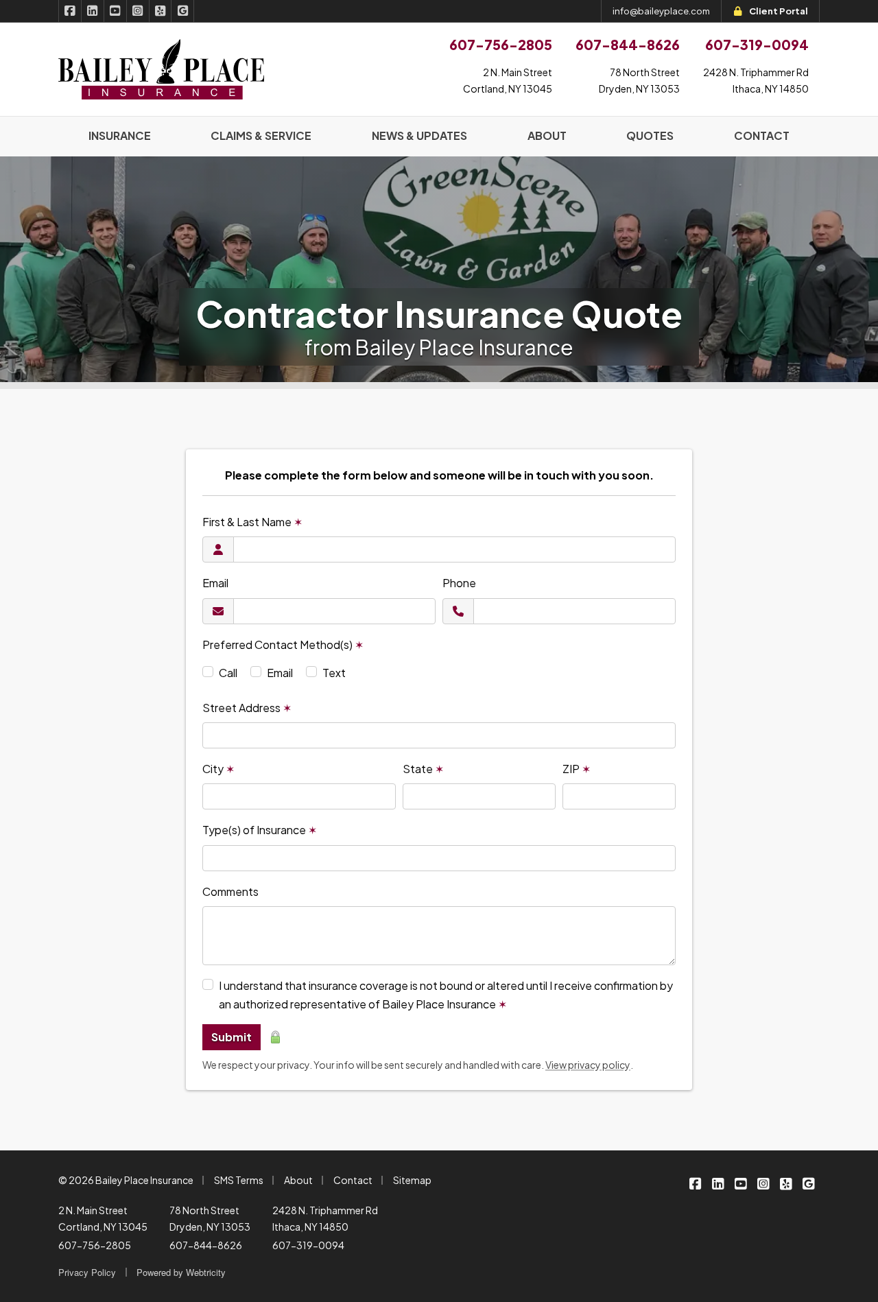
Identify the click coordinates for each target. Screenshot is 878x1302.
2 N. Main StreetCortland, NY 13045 (507, 80)
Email (215, 583)
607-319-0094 (308, 1245)
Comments (230, 891)
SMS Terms (238, 1180)
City (218, 768)
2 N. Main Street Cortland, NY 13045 (102, 1218)
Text (334, 672)
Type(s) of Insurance (259, 829)
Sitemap (412, 1180)
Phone (459, 583)
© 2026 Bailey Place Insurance (125, 1180)
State (423, 768)
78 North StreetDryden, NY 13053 (639, 80)
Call (228, 672)
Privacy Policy (87, 1272)
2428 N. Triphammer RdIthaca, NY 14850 (756, 80)
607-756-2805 (94, 1245)
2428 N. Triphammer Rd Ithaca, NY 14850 (325, 1218)
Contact (352, 1180)
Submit (231, 1037)
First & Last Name (252, 521)
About (298, 1180)
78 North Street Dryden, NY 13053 (209, 1218)
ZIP (576, 768)
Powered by (181, 1272)
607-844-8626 (205, 1245)
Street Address (247, 707)
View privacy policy (587, 1064)
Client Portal (778, 10)
